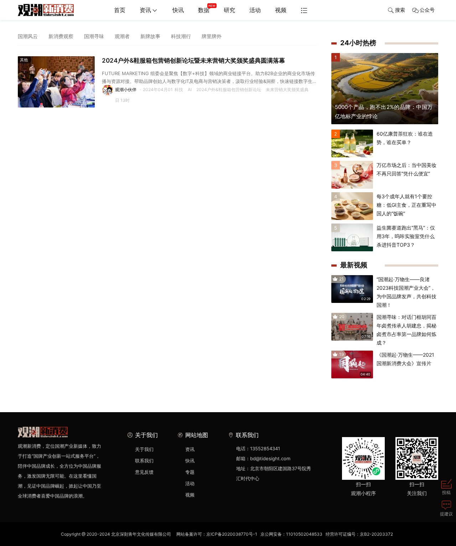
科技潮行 (181, 36)
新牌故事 (150, 36)
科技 (179, 89)
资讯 (145, 10)
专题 (190, 472)
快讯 (178, 10)
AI (190, 89)
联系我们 (144, 460)
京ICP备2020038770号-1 (231, 534)
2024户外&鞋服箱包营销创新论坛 (228, 89)
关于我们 (144, 449)
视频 (280, 10)
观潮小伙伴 (125, 89)
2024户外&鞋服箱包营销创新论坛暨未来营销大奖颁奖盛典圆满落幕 (193, 60)
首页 (119, 10)
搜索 (400, 10)
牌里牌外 (212, 36)
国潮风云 (28, 36)
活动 (255, 10)
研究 (229, 10)
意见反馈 (144, 472)
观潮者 (122, 36)
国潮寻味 (94, 36)
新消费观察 (60, 36)
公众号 (427, 10)
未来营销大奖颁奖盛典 (287, 89)
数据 (203, 10)
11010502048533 (304, 534)
